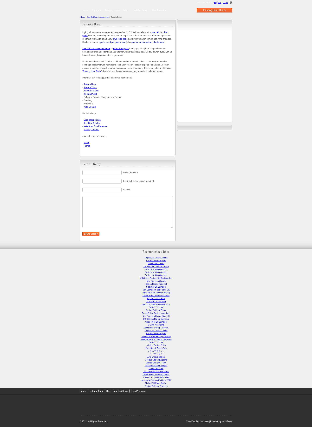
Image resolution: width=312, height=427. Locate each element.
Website (126, 190)
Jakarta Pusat (90, 94)
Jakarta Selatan (91, 90)
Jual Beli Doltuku (92, 123)
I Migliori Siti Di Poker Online (156, 266)
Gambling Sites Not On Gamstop (156, 293)
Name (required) (130, 172)
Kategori (96, 10)
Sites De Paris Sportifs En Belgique (156, 339)
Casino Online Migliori (156, 261)
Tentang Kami (112, 10)
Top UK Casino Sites (156, 298)
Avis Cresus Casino (156, 357)
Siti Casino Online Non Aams (156, 371)
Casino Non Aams (156, 325)
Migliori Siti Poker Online (156, 383)
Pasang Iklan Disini (214, 10)
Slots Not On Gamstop (156, 287)
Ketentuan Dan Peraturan (95, 126)
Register (217, 2)
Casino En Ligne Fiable (156, 310)
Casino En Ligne (156, 307)
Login (225, 2)
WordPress (227, 421)
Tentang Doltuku (91, 129)
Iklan (125, 10)
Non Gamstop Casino (156, 281)
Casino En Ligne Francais (156, 386)
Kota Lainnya (90, 107)
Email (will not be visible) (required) (138, 181)
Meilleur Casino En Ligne (156, 360)
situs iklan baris (120, 39)
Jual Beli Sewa (139, 10)
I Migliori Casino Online (156, 345)
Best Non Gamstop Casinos (156, 328)
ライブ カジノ (156, 354)
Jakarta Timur (90, 87)
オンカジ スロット (156, 351)
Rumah (87, 146)
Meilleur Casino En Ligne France (156, 336)
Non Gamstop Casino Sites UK (156, 290)
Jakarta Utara (90, 84)
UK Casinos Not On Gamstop (156, 319)
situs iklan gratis (121, 48)
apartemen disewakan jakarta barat (147, 42)
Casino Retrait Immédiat (156, 284)
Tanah (86, 142)
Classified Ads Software (197, 421)
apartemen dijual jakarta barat (113, 42)
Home (85, 10)
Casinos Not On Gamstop (156, 269)
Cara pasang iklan (92, 120)
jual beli (155, 32)
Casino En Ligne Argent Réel (156, 377)
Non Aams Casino (156, 263)
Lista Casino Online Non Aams (156, 296)
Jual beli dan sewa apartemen (96, 48)
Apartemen (104, 17)
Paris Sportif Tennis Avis (156, 348)
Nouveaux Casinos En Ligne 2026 (156, 380)
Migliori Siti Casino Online (156, 258)
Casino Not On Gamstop (156, 322)
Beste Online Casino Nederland (156, 313)
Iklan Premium (159, 10)
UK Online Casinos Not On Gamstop (156, 278)
